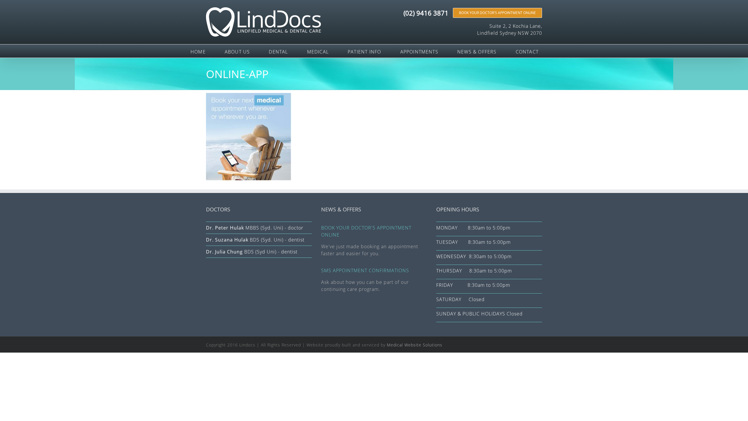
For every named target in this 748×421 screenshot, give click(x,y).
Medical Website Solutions (414, 345)
